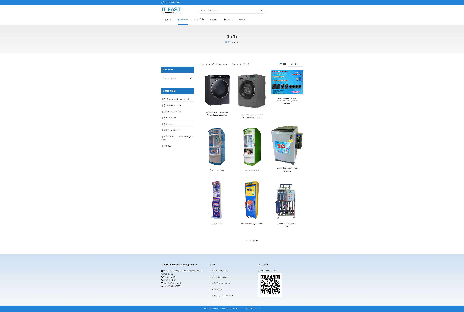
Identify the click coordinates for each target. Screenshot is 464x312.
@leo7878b (176, 286)
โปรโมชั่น (167, 146)
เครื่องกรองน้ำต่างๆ (172, 130)
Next (255, 240)
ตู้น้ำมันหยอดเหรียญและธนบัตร (252, 224)
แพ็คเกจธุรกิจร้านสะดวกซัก (222, 295)
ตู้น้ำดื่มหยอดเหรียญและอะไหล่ (176, 99)
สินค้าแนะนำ (169, 124)
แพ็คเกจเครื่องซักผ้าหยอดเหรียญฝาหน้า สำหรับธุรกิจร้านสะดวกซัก (287, 101)
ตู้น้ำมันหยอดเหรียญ (172, 105)
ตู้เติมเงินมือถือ (217, 224)
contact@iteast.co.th (172, 283)
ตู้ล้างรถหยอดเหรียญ (172, 111)
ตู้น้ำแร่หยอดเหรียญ (252, 170)
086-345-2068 (169, 280)
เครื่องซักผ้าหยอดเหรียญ (221, 283)
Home (228, 42)
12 (244, 64)
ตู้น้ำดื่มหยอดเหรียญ (217, 170)
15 (248, 64)
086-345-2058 (169, 277)
